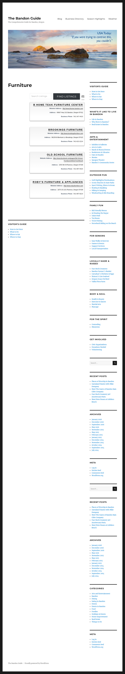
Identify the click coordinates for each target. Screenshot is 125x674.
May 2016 (95, 427)
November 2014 (98, 443)
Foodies (95, 612)
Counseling (96, 324)
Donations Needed (99, 347)
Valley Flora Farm (98, 282)
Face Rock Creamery (99, 269)
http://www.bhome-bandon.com (72, 108)
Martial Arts (96, 304)
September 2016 (98, 425)
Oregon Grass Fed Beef (100, 279)
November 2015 (98, 430)
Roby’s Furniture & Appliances (58, 182)
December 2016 (98, 422)
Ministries (96, 327)
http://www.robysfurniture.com (73, 186)
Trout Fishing (97, 221)
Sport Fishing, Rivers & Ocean (103, 185)
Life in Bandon (97, 119)
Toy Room (96, 218)
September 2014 (98, 448)
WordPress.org (97, 475)
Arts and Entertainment (101, 594)
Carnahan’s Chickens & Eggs (103, 274)
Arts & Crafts (97, 147)
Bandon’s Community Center (103, 163)
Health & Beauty (98, 299)
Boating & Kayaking (99, 188)
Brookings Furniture (65, 129)
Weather (112, 19)
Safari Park (96, 216)
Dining (94, 599)
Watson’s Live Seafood (100, 276)
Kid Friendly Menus (99, 211)
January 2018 (97, 419)
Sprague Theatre (98, 160)
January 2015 (97, 437)
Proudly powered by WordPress (37, 663)
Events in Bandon (98, 606)
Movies (94, 157)
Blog (59, 19)
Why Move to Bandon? (100, 122)
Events (94, 604)
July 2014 (95, 450)
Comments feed (98, 473)
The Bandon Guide (24, 18)
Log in (94, 468)
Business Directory (74, 19)
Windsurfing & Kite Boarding (103, 193)
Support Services (98, 246)
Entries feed (96, 470)
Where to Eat (15, 234)
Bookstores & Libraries (100, 152)
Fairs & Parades (98, 155)
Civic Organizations (99, 345)
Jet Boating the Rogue (100, 213)
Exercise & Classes (99, 302)
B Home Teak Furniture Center (58, 104)
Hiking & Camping (99, 190)
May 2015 (95, 432)
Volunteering (97, 350)
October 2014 (97, 445)
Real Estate (96, 619)
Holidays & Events (99, 614)
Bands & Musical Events (101, 150)
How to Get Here (16, 229)
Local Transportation (100, 249)
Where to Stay (15, 237)
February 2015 (97, 435)
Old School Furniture (65, 154)
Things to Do (97, 622)
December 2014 (98, 440)
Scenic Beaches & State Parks (103, 183)
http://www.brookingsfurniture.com (72, 133)
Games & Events (98, 243)
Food (94, 609)
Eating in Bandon (98, 601)
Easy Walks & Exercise (100, 241)
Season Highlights (96, 19)
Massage (95, 307)
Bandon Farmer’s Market (101, 271)
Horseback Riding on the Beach (104, 223)
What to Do (14, 232)
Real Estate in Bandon (100, 124)
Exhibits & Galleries (99, 145)
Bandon (95, 596)
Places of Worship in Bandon (103, 381)
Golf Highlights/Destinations (103, 180)
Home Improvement (100, 617)
